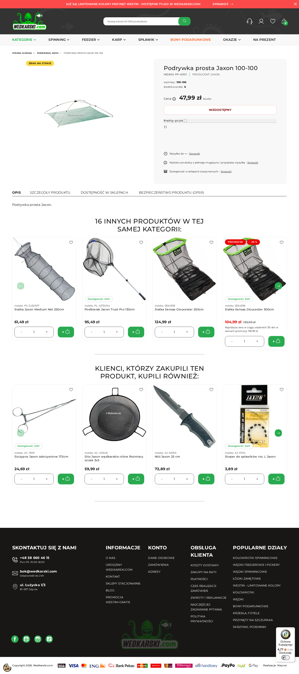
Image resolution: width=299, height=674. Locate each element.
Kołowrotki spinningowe (255, 558)
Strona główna (22, 53)
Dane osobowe (161, 558)
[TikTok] (49, 639)
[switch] (286, 657)
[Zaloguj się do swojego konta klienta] (261, 21)
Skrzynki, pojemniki (249, 627)
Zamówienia (158, 565)
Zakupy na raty (204, 572)
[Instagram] (37, 639)
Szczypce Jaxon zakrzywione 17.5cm (41, 456)
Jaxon (215, 74)
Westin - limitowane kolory (257, 585)
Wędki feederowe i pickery (256, 565)
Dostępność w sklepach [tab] (104, 192)
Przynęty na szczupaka (253, 620)
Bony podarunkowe (250, 606)
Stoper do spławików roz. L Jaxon (250, 456)
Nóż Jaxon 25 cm (167, 456)
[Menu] (292, 629)
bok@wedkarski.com (38, 571)
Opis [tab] (16, 192)
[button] (249, 21)
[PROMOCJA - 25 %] (255, 269)
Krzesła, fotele (246, 613)
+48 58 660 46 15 (34, 558)
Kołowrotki (243, 592)
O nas (110, 558)
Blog (110, 590)
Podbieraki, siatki (48, 53)
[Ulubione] (272, 21)
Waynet (282, 665)
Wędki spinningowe (250, 572)
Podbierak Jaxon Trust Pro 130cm (110, 309)
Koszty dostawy (205, 565)
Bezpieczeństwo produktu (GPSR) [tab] (171, 192)
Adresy (154, 572)
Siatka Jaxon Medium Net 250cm (39, 309)
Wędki (238, 599)
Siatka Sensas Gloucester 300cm (249, 309)
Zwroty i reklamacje (209, 597)
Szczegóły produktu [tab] (50, 192)
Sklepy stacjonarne (123, 583)
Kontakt (113, 576)
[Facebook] (15, 639)
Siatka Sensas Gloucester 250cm (179, 309)
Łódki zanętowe (247, 578)
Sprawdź (194, 153)
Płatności (199, 579)
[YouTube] (26, 639)
